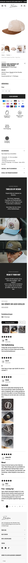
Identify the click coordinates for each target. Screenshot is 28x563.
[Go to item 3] (22, 329)
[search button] (5, 6)
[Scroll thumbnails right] (23, 329)
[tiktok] (8, 548)
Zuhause (3, 55)
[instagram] (5, 548)
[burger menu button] (2, 6)
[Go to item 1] (6, 329)
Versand (11, 72)
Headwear (8, 55)
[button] (24, 63)
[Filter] (20, 322)
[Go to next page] (23, 506)
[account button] (21, 6)
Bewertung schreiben (9, 322)
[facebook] (2, 548)
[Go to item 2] (14, 329)
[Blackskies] (13, 5)
